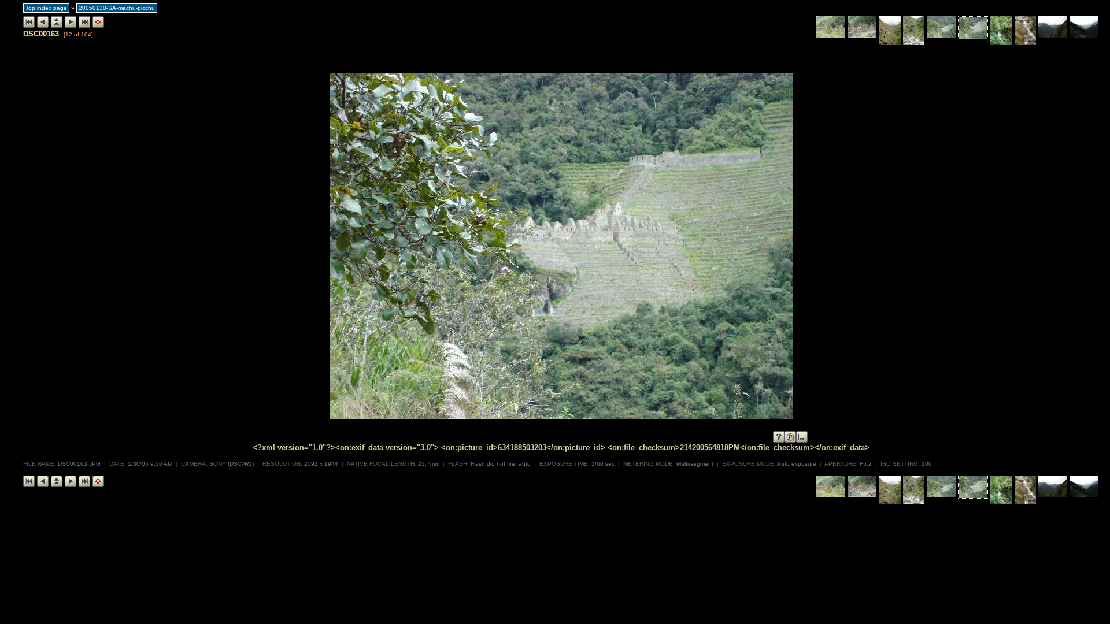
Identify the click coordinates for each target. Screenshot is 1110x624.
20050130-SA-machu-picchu (117, 8)
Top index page (46, 8)
